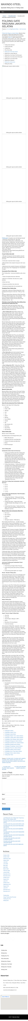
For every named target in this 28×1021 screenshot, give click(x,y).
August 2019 (6, 879)
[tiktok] (20, 938)
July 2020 (5, 862)
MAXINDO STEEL (11, 4)
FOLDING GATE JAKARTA (19, 758)
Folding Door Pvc (7, 898)
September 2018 (7, 884)
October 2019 (6, 877)
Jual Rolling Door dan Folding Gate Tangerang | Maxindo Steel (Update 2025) (13, 818)
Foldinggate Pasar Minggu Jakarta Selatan (14, 739)
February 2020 (6, 870)
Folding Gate (6, 895)
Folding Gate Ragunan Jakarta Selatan (10, 33)
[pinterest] (13, 938)
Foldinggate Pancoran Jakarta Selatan (13, 747)
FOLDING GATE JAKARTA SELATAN (10, 759)
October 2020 (6, 856)
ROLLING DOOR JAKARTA (11, 761)
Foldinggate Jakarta (9, 730)
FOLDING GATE (12, 16)
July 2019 (5, 881)
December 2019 (6, 874)
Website (4, 803)
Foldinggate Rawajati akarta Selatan (12, 744)
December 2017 (6, 889)
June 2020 (5, 863)
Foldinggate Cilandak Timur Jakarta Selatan (14, 742)
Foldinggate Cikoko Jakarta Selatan (12, 753)
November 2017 (6, 891)
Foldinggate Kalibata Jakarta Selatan (13, 749)
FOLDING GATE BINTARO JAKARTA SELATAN (20, 767)
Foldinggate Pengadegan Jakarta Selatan (14, 746)
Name (3, 794)
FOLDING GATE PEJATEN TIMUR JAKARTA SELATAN (8, 768)
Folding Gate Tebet (9, 754)
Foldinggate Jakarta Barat (10, 734)
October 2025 (6, 855)
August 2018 (6, 886)
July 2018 (5, 887)
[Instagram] (5, 938)
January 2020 (6, 872)
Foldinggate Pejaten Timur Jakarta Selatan (14, 735)
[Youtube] (9, 938)
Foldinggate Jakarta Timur (10, 732)
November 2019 (6, 875)
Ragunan (10, 37)
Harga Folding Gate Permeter (9, 897)
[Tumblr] (16, 938)
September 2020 (7, 858)
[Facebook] (2, 938)
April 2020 (5, 867)
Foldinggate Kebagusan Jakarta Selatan (13, 741)
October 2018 (6, 882)
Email (3, 799)
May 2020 (5, 865)
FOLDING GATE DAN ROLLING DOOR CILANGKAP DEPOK (11, 838)
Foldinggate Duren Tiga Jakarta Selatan (13, 751)
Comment (4, 778)
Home (4, 16)
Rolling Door (6, 900)
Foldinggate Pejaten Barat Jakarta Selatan (14, 737)
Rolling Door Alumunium (10, 62)
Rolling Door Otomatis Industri (11, 51)
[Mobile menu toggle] (25, 11)
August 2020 (6, 860)
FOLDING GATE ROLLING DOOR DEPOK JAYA (13, 824)
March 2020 (6, 869)
